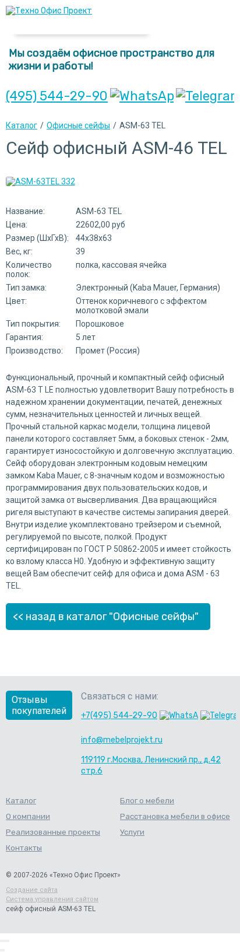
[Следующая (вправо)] (3, 950)
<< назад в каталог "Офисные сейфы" (106, 616)
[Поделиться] (3, 941)
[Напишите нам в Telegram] (205, 96)
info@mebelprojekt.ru (122, 740)
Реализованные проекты (53, 832)
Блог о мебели (147, 800)
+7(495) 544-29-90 (119, 715)
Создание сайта (32, 890)
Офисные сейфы (78, 125)
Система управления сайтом (52, 899)
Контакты (24, 848)
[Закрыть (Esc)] (1, 941)
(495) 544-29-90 (57, 96)
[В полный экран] (6, 941)
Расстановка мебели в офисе (175, 816)
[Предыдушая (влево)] (1, 950)
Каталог (21, 125)
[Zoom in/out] (8, 941)
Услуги (132, 832)
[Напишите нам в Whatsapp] (142, 96)
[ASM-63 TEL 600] (40, 181)
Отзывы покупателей (39, 705)
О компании (28, 816)
